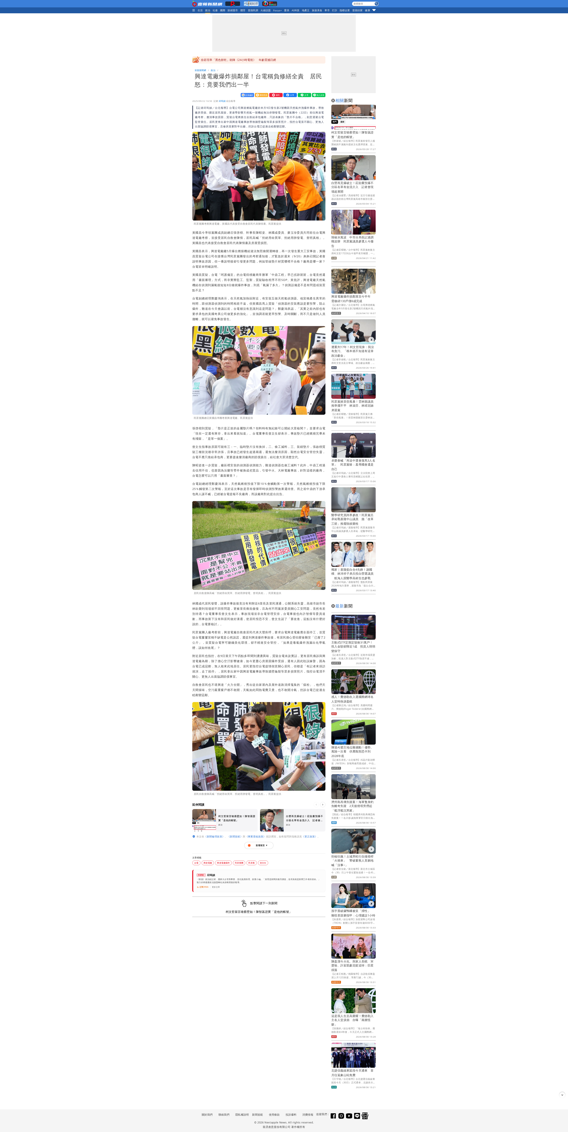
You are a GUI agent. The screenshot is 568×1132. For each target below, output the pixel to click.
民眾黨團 (239, 862)
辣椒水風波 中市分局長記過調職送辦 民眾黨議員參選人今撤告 (352, 241)
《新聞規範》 (235, 836)
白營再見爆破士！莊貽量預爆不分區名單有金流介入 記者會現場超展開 (352, 187)
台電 (196, 862)
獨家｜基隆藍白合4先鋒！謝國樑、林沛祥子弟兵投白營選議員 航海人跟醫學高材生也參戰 (352, 574)
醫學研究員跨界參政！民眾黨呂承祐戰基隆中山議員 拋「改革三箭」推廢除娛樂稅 (352, 519)
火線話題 (265, 10)
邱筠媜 (222, 100)
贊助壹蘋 (261, 95)
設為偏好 (247, 95)
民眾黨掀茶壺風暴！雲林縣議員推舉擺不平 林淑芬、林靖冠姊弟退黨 (352, 406)
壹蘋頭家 (357, 10)
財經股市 (233, 10)
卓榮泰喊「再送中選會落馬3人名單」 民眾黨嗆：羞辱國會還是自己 (353, 464)
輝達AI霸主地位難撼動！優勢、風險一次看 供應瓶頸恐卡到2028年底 (352, 751)
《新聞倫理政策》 (214, 836)
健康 (367, 10)
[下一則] (322, 804)
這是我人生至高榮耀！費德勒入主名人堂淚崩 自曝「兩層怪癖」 (352, 1020)
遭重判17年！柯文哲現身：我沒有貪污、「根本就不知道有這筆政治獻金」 (352, 351)
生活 (200, 10)
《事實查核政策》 (255, 836)
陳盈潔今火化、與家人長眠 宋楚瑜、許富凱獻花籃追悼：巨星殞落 (352, 965)
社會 (215, 10)
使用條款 (274, 1114)
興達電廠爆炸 (223, 862)
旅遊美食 (317, 10)
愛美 (286, 10)
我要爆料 (275, 95)
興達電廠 (208, 862)
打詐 (334, 10)
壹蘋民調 (253, 10)
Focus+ (277, 10)
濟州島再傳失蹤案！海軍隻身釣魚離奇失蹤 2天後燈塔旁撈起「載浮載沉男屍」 (352, 806)
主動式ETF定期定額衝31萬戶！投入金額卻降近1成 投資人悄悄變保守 (353, 646)
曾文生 (263, 862)
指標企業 (345, 10)
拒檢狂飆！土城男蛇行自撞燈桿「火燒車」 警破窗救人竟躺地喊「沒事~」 (352, 860)
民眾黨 (251, 862)
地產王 (306, 10)
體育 (243, 10)
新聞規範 (257, 1114)
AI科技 (296, 10)
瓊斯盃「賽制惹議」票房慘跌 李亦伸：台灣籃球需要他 (237, 60)
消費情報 (307, 1114)
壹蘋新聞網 (200, 70)
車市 (327, 10)
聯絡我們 (223, 1114)
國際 (222, 10)
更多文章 (216, 887)
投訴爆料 (291, 1114)
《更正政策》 (309, 836)
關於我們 (207, 1114)
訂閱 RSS (204, 887)
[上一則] (316, 804)
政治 (207, 10)
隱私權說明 (241, 1114)
